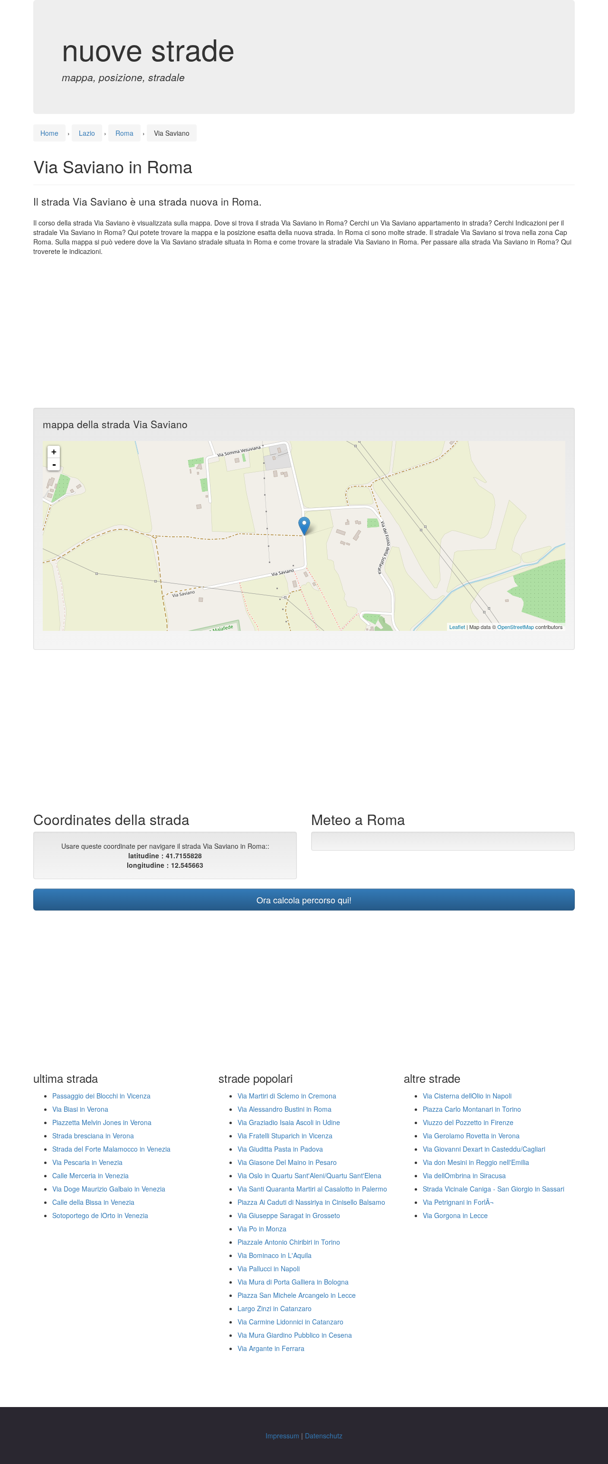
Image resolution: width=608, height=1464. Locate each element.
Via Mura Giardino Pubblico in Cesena (295, 1335)
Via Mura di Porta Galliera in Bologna (293, 1281)
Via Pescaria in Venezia (87, 1162)
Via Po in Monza (262, 1228)
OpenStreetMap (515, 626)
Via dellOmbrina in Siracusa (464, 1175)
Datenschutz (323, 1435)
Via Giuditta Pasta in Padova (280, 1149)
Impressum (282, 1435)
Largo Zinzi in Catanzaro (275, 1308)
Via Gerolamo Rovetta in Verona (471, 1135)
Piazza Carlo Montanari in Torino (472, 1109)
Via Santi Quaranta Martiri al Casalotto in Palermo (312, 1188)
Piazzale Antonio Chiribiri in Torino (289, 1242)
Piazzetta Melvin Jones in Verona (102, 1122)
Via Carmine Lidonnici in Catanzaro (290, 1321)
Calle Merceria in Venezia (90, 1175)
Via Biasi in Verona (80, 1109)
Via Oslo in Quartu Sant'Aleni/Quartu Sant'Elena (309, 1175)
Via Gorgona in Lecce (455, 1215)
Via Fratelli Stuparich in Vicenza (285, 1135)
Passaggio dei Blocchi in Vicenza (101, 1095)
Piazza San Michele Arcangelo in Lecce (297, 1295)
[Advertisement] (304, 331)
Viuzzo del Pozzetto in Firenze (468, 1122)
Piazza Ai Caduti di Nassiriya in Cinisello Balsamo (311, 1202)
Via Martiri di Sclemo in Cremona (287, 1095)
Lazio (87, 133)
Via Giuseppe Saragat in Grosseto (289, 1215)
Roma (124, 133)
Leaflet (457, 626)
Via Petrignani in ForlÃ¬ (458, 1202)
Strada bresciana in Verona (93, 1135)
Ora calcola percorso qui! (304, 899)
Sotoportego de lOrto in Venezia (100, 1215)
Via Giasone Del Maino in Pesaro (287, 1162)
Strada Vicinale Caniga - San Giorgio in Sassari (493, 1188)
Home (49, 133)
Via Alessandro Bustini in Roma (285, 1109)
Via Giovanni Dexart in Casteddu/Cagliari (484, 1149)
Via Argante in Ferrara (271, 1348)
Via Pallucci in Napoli (269, 1268)
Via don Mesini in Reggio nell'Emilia (476, 1162)
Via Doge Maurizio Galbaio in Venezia (108, 1188)
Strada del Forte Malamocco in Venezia (111, 1149)
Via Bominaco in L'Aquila (275, 1255)
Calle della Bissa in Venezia (93, 1202)
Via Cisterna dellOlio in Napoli (467, 1095)
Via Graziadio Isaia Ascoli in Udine (289, 1122)
